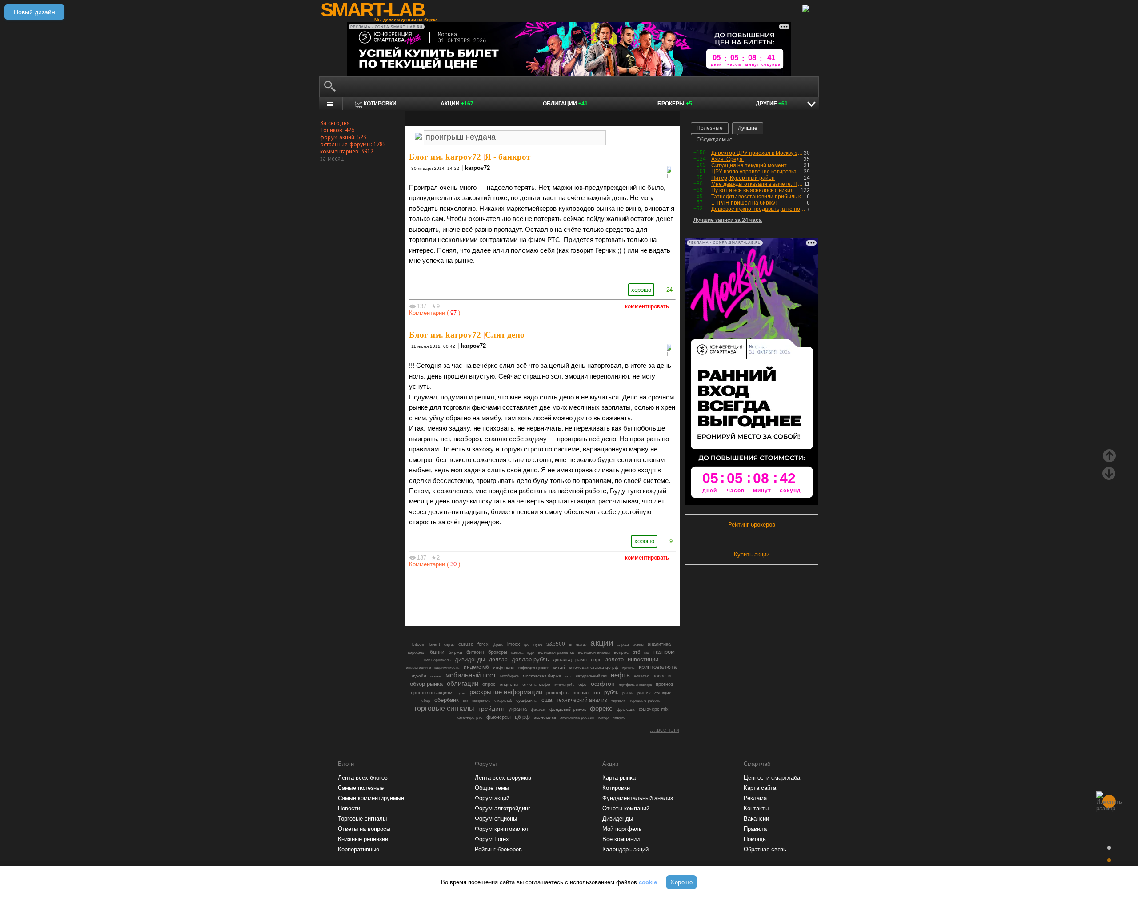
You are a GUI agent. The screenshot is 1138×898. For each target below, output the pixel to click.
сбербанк (446, 700)
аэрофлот (417, 652)
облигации (462, 683)
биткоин (475, 652)
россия (581, 692)
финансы (538, 710)
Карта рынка (619, 777)
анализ (638, 645)
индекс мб (476, 667)
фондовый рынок (567, 709)
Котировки (616, 788)
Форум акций (492, 798)
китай (559, 667)
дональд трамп (570, 659)
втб (636, 652)
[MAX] (527, 595)
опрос (489, 684)
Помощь (755, 839)
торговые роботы (645, 700)
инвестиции (643, 659)
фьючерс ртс (469, 717)
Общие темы (492, 788)
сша (546, 700)
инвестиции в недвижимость (433, 667)
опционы (509, 684)
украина (518, 709)
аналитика (659, 644)
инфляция (503, 667)
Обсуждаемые (715, 140)
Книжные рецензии (363, 839)
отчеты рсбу (564, 685)
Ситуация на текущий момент (749, 165)
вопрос (621, 652)
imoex (513, 644)
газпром (664, 651)
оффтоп (603, 683)
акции (601, 643)
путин (461, 693)
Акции (457, 104)
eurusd (465, 644)
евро (596, 659)
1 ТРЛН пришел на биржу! (744, 203)
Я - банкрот (507, 156)
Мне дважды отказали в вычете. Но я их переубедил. (757, 184)
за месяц (332, 158)
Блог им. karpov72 (445, 156)
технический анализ (581, 700)
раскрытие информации (505, 692)
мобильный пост (470, 675)
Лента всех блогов (363, 777)
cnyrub (449, 644)
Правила (755, 829)
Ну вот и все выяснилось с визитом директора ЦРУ (756, 190)
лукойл (419, 675)
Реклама (755, 798)
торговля (618, 701)
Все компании (621, 839)
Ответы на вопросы (364, 829)
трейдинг (491, 708)
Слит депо (505, 334)
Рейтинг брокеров (751, 524)
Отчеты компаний (625, 808)
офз (582, 684)
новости (662, 675)
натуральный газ (591, 676)
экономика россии (577, 717)
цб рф (522, 717)
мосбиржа (509, 676)
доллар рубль (530, 659)
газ (646, 652)
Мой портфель (622, 829)
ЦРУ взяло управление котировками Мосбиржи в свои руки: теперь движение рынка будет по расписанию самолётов (757, 172)
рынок (643, 692)
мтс (568, 676)
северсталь (481, 700)
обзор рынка (426, 684)
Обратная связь (765, 849)
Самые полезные (361, 788)
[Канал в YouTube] (588, 595)
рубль (611, 692)
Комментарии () (434, 313)
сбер (425, 700)
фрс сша (626, 709)
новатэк (641, 676)
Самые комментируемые (371, 798)
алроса (623, 645)
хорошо (641, 289)
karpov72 (477, 168)
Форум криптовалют (502, 829)
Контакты (756, 808)
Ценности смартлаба (772, 777)
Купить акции (751, 554)
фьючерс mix (654, 709)
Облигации (565, 104)
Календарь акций (625, 849)
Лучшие (747, 128)
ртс (596, 692)
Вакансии (756, 818)
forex (483, 644)
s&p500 (555, 644)
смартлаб (503, 700)
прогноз (664, 684)
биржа (455, 652)
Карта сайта (760, 788)
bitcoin (418, 644)
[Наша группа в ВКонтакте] (557, 595)
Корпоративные (358, 849)
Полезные (710, 128)
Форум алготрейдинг (502, 808)
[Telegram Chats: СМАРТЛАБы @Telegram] (497, 595)
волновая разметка (556, 652)
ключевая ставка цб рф (593, 667)
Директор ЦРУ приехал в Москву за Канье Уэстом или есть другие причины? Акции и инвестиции (757, 153)
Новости (349, 808)
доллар (498, 659)
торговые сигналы (444, 708)
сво (465, 701)
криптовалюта (658, 667)
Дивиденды (617, 818)
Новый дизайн (34, 12)
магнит (435, 676)
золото (614, 659)
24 (669, 289)
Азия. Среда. (727, 159)
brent (434, 644)
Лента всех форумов (503, 777)
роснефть (557, 692)
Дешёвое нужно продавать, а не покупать (759, 209)
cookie (648, 882)
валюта (517, 652)
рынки (627, 693)
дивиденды (470, 659)
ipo (526, 644)
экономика (545, 717)
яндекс (619, 717)
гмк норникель (437, 660)
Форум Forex (492, 839)
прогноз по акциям (432, 692)
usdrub (581, 644)
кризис (628, 667)
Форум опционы (496, 818)
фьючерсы (498, 717)
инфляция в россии (533, 668)
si (570, 644)
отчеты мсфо (536, 684)
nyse (537, 644)
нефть (620, 675)
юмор (603, 717)
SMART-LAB (373, 10)
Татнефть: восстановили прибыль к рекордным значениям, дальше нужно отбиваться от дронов (759, 196)
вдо (530, 652)
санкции (663, 692)
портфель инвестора (635, 684)
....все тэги (664, 729)
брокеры (497, 652)
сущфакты (526, 700)
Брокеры (674, 104)
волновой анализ (594, 652)
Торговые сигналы (362, 818)
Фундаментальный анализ (637, 798)
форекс (601, 708)
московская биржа (542, 675)
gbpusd (498, 645)
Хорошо (681, 882)
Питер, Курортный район (743, 178)
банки (437, 652)
